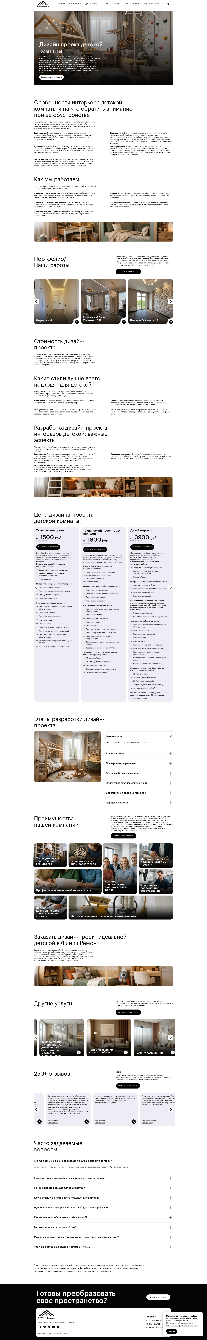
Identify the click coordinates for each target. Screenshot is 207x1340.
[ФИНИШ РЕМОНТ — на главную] (43, 4)
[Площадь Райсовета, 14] (103, 301)
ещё (152, 1116)
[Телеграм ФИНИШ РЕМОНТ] (168, 4)
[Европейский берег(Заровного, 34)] (56, 301)
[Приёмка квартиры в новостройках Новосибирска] (56, 1037)
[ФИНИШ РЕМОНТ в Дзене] (58, 1327)
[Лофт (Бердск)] (150, 301)
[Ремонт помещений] (103, 1037)
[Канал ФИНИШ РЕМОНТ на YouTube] (53, 1327)
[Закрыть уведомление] (201, 1314)
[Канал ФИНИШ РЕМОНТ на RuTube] (49, 1327)
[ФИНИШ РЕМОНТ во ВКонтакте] (44, 1327)
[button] (171, 1331)
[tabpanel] (57, 301)
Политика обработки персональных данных (53, 1333)
